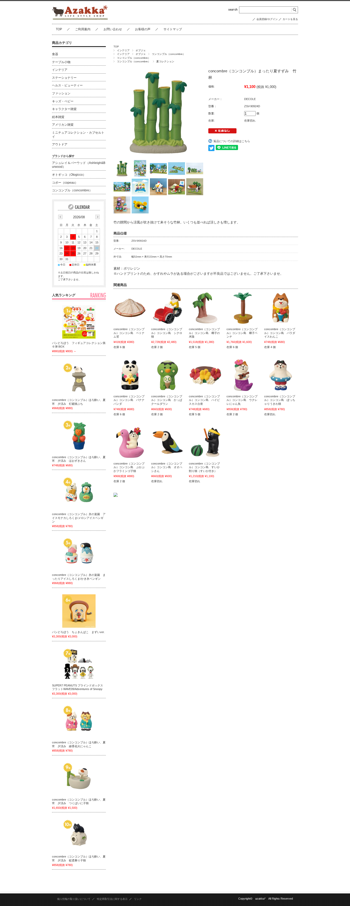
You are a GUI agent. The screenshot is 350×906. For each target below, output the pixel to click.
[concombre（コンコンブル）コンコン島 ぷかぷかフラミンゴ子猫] (130, 442)
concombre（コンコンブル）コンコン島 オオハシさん (166, 467)
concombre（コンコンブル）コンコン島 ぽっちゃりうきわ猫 (279, 400)
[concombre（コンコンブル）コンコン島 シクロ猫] (167, 308)
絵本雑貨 (58, 117)
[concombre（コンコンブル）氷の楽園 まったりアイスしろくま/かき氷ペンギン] (79, 553)
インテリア (123, 50)
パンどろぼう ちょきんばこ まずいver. (78, 632)
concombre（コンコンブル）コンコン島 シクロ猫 (166, 333)
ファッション (61, 93)
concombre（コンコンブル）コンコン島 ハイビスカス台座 (204, 400)
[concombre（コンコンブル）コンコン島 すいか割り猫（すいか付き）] (205, 442)
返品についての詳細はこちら (231, 141)
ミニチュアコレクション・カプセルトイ (78, 135)
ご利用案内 (82, 29)
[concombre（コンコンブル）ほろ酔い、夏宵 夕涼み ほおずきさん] (79, 436)
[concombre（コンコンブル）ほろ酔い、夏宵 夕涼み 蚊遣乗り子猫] (79, 835)
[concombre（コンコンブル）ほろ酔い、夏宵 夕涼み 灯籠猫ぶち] (79, 379)
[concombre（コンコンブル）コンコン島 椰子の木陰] (205, 308)
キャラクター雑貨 (64, 109)
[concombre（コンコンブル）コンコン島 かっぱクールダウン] (167, 375)
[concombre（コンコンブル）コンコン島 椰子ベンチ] (243, 308)
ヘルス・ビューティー (67, 85)
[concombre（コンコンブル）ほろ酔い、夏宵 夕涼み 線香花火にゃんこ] (79, 721)
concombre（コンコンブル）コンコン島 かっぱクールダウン (166, 400)
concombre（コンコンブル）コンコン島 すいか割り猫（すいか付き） (204, 467)
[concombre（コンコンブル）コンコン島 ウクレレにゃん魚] (243, 375)
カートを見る (290, 19)
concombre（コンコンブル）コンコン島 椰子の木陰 (204, 333)
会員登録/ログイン (267, 19)
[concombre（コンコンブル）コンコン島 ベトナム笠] (130, 308)
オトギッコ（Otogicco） (69, 174)
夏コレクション (165, 61)
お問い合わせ (113, 29)
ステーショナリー (64, 78)
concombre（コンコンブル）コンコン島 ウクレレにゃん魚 (242, 400)
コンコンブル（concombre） (168, 54)
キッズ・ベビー (63, 101)
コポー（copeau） (65, 182)
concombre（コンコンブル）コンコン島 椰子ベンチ (242, 333)
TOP (59, 29)
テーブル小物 (61, 62)
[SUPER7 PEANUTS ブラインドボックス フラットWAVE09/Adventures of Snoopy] (79, 664)
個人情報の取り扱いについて (73, 899)
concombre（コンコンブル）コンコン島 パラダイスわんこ (279, 333)
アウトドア (59, 144)
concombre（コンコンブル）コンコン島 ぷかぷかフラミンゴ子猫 (129, 467)
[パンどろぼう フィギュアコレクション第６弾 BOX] (79, 322)
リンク (138, 899)
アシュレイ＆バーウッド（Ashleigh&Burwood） (78, 165)
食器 (55, 54)
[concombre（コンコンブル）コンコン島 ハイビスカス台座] (205, 375)
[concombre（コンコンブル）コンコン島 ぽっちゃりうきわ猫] (280, 375)
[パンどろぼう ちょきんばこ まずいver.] (79, 611)
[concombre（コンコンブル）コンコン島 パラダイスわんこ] (280, 308)
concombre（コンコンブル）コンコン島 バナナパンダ (129, 400)
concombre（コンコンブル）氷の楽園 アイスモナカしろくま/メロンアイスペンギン (79, 518)
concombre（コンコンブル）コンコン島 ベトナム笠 (129, 333)
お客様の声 (142, 29)
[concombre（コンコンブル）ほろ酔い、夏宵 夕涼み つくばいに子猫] (79, 778)
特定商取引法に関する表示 (112, 899)
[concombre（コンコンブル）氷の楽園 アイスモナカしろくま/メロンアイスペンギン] (79, 493)
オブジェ (141, 50)
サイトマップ (172, 29)
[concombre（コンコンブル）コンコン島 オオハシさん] (167, 442)
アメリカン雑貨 (63, 124)
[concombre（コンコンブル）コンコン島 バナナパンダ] (130, 375)
